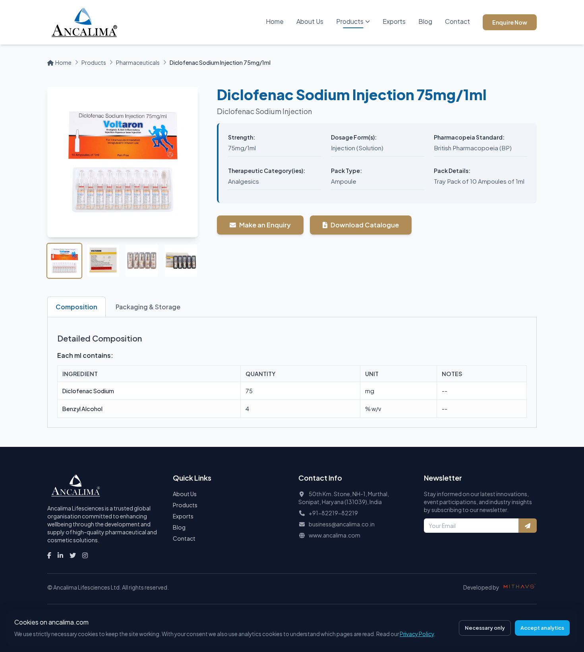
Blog (425, 21)
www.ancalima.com (334, 535)
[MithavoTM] (520, 587)
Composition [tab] (76, 307)
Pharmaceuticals (138, 62)
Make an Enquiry (265, 225)
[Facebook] (49, 555)
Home (275, 21)
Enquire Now (509, 22)
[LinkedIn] (60, 555)
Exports (394, 21)
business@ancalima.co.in (342, 524)
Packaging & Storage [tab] (148, 307)
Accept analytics (542, 628)
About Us (309, 21)
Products (350, 21)
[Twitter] (73, 555)
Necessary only (485, 628)
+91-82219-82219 (333, 512)
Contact (457, 21)
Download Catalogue (365, 225)
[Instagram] (85, 555)
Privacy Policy (417, 634)
